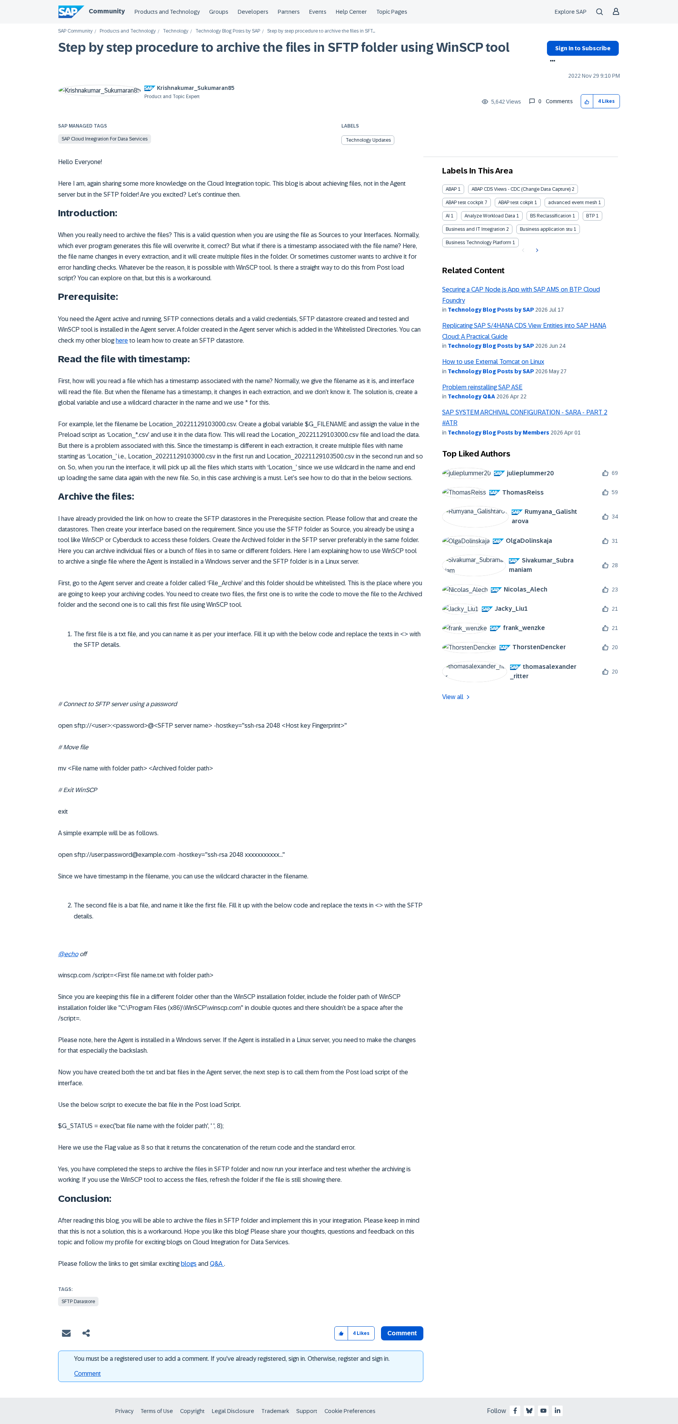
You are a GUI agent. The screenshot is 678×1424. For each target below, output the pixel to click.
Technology (175, 31)
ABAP (451, 189)
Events (317, 12)
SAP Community (75, 31)
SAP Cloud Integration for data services (105, 139)
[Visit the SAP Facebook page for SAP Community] (515, 1411)
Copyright (192, 1411)
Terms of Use (156, 1411)
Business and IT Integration (475, 229)
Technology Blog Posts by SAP (227, 31)
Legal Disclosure (233, 1411)
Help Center (351, 12)
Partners (289, 12)
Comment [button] (402, 1333)
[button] (587, 101)
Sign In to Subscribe (583, 48)
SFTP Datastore (78, 1301)
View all (452, 697)
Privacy (124, 1411)
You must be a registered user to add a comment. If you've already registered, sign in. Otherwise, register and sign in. (232, 1358)
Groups (218, 12)
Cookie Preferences (349, 1411)
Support (306, 1411)
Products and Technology (167, 12)
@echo (68, 954)
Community (107, 11)
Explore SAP (571, 12)
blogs (189, 1263)
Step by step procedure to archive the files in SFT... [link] (321, 31)
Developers (253, 12)
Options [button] (551, 62)
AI (448, 216)
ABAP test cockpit (464, 202)
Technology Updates (368, 140)
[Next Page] (536, 250)
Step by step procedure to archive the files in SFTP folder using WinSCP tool (284, 47)
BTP (590, 216)
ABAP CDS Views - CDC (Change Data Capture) (521, 189)
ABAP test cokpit (515, 202)
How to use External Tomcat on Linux (493, 361)
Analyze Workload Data (490, 216)
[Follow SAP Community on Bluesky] (529, 1411)
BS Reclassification (550, 216)
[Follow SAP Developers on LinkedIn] (557, 1411)
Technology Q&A (471, 396)
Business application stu (546, 229)
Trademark (275, 1411)
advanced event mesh (572, 202)
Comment (87, 1373)
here (122, 340)
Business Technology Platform (478, 242)
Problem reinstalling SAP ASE (482, 387)
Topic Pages (391, 12)
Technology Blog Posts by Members (498, 432)
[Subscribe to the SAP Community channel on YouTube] (543, 1411)
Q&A (217, 1263)
